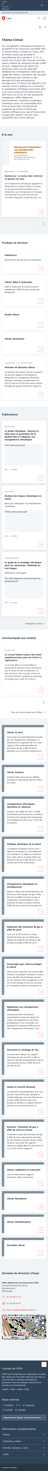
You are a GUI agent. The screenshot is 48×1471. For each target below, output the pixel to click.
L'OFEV (6, 1454)
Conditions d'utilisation (9, 1468)
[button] (44, 1364)
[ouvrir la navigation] (44, 18)
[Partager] (45, 27)
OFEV (9, 18)
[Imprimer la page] (39, 27)
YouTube (8, 1410)
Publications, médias (12, 1441)
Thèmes (6, 1434)
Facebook (9, 1405)
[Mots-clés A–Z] (39, 5)
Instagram (29, 1405)
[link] (24, 744)
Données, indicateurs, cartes (15, 1448)
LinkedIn (21, 1410)
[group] (24, 179)
